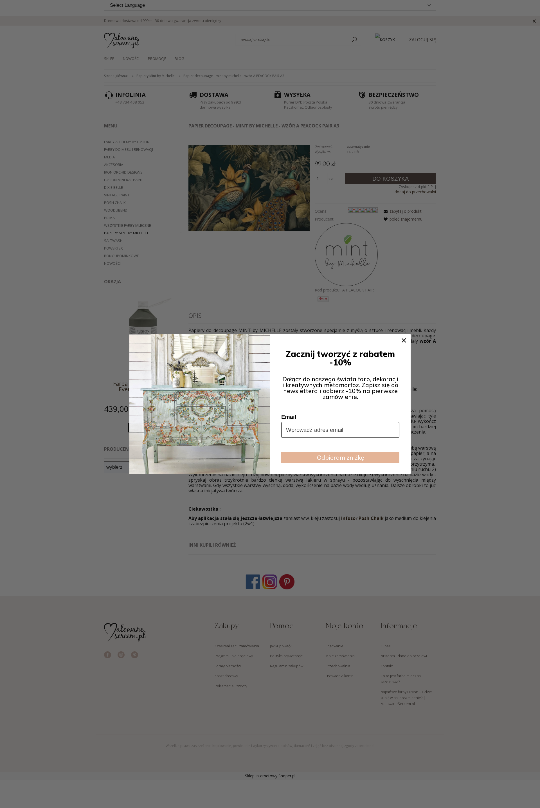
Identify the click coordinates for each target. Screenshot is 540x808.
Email (288, 417)
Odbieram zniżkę (340, 457)
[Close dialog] (403, 340)
